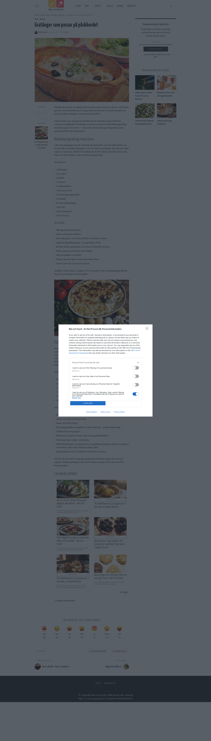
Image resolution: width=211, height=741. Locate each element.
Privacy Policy (119, 412)
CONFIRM (87, 403)
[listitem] (105, 362)
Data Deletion (91, 412)
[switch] (136, 367)
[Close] (147, 329)
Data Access (105, 412)
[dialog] (105, 370)
